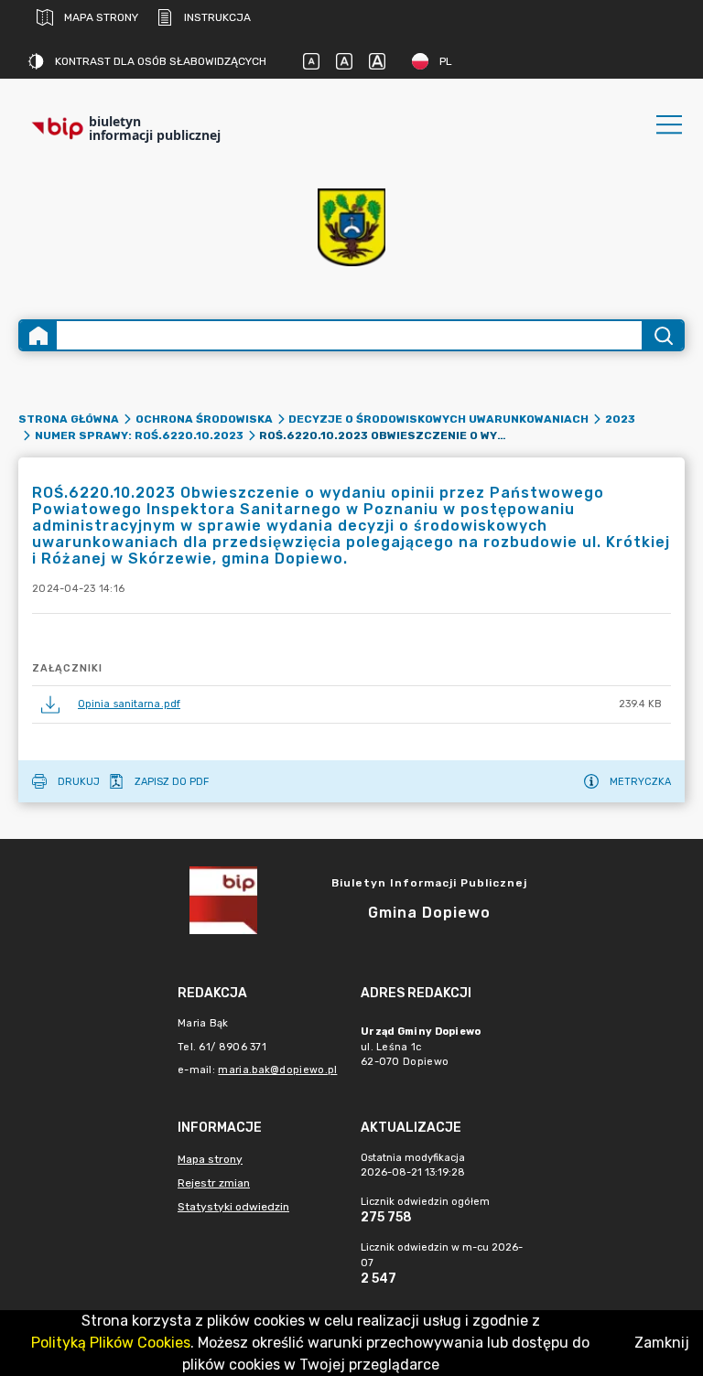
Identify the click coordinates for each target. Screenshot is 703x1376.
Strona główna (68, 419)
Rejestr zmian (214, 1183)
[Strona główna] (38, 335)
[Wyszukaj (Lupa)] (662, 335)
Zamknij (661, 1342)
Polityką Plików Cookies (110, 1342)
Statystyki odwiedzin (233, 1206)
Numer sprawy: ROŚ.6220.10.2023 (139, 435)
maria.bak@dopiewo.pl (277, 1070)
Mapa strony (101, 17)
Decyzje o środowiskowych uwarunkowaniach (438, 419)
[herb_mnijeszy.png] (351, 227)
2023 (620, 419)
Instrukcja (217, 17)
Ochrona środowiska (204, 419)
